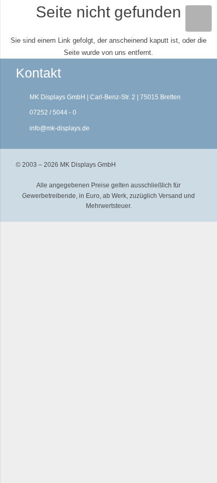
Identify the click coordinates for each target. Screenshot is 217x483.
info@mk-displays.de (59, 128)
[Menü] (198, 18)
